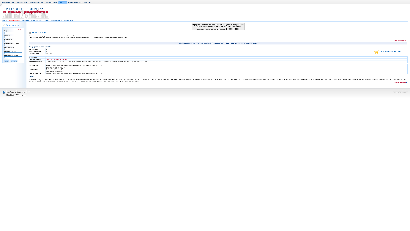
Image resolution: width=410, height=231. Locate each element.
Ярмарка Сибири (22, 2)
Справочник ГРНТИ (36, 20)
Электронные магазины (75, 2)
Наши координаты (56, 20)
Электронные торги (51, 2)
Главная (4, 20)
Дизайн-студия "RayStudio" (401, 92)
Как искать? (19, 29)
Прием (46, 20)
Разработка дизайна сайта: (400, 91)
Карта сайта (87, 2)
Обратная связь (68, 20)
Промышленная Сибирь (8, 2)
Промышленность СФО (36, 2)
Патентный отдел (14, 20)
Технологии (25, 20)
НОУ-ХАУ (62, 2)
